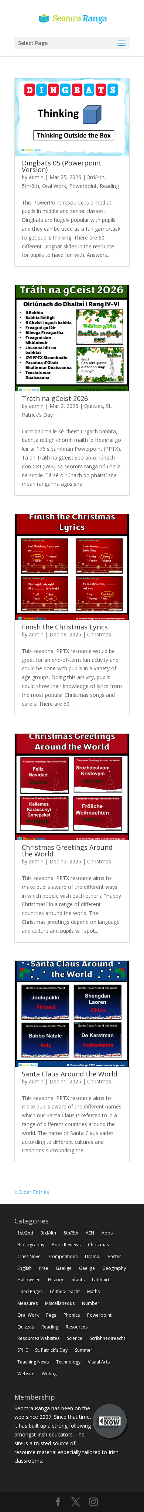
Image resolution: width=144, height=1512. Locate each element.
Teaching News (33, 1362)
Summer (83, 1350)
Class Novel (29, 1256)
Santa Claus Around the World (69, 1073)
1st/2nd (25, 1233)
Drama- (93, 1256)
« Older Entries (31, 1191)
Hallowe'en (29, 1280)
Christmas (99, 634)
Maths (93, 1291)
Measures (27, 1303)
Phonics (72, 1315)
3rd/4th (95, 177)
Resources (77, 1327)
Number (90, 1303)
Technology (68, 1362)
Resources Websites (38, 1338)
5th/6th (30, 185)
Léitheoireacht (65, 1291)
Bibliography (30, 1245)
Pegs (51, 1315)
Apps (107, 1233)
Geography (114, 1268)
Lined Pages (29, 1291)
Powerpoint (83, 185)
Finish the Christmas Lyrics (65, 626)
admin (36, 177)
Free (43, 1268)
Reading (109, 185)
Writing (49, 1373)
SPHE (22, 1350)
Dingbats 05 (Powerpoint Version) (62, 166)
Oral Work (54, 185)
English (24, 1268)
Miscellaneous (60, 1303)
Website (25, 1373)
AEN (90, 1233)
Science (74, 1338)
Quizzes (93, 405)
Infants (78, 1280)
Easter (114, 1256)
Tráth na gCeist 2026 (55, 398)
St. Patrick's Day (51, 1350)
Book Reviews (66, 1245)
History (55, 1280)
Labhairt (100, 1280)
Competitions (63, 1256)
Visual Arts (99, 1362)
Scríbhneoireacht (107, 1338)
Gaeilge (64, 1268)
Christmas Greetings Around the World (67, 850)
